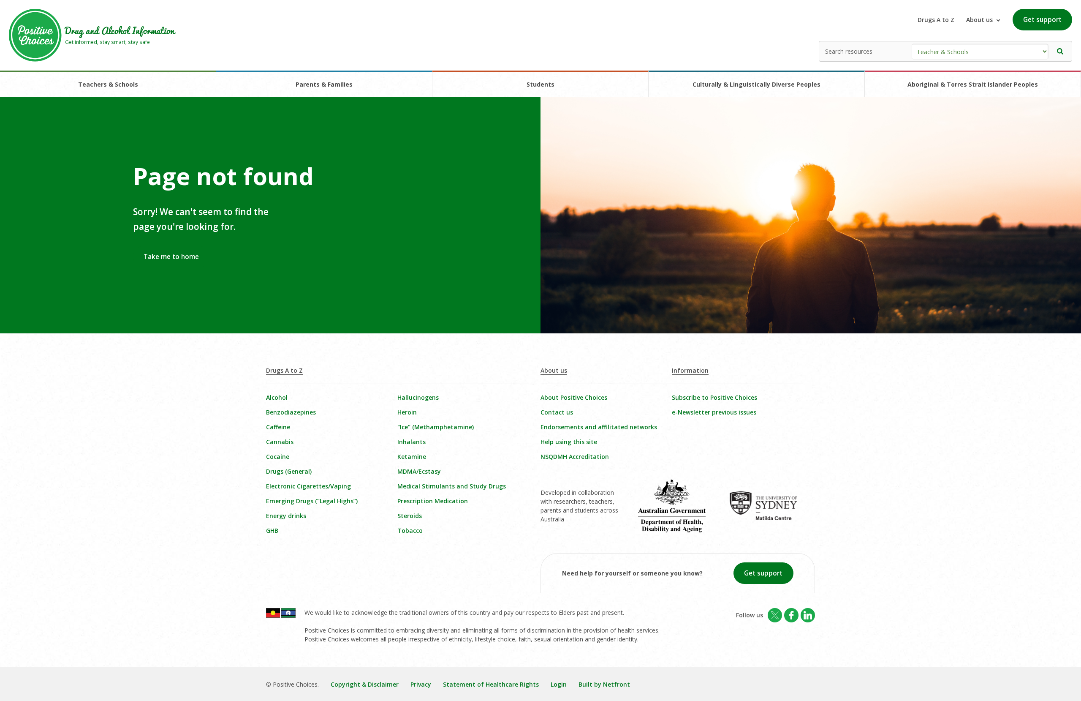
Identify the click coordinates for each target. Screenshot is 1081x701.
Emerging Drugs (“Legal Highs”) (312, 501)
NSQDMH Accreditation (574, 457)
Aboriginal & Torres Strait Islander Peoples (972, 84)
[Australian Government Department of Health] (678, 511)
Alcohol (277, 397)
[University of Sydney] (769, 511)
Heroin (407, 412)
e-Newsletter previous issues (714, 412)
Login (559, 684)
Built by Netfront (604, 684)
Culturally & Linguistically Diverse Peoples (756, 84)
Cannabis (279, 442)
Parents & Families (324, 84)
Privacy (420, 684)
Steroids (409, 516)
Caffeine (278, 427)
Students (540, 84)
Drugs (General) (289, 471)
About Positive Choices (573, 397)
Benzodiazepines (291, 412)
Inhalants (411, 442)
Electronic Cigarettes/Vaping (308, 486)
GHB (272, 530)
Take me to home (171, 256)
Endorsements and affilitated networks (598, 427)
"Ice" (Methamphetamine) (435, 427)
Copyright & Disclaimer (365, 684)
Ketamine (411, 457)
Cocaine (277, 457)
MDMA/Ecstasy (419, 471)
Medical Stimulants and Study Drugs (451, 486)
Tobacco (410, 530)
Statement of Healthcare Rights (491, 684)
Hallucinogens (418, 397)
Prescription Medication (432, 501)
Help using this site (568, 442)
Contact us (556, 412)
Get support (1042, 19)
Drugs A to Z (936, 20)
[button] (1060, 51)
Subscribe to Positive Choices (714, 397)
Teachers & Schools (108, 84)
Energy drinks (286, 516)
